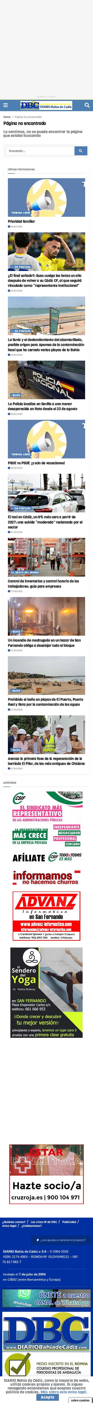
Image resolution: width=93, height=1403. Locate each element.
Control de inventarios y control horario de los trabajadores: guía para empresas (43, 583)
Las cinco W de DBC (44, 1222)
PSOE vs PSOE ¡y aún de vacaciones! (36, 463)
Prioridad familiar (21, 221)
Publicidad (69, 1222)
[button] (61, 1240)
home (7, 117)
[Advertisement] (46, 46)
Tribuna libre (20, 213)
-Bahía (15, 395)
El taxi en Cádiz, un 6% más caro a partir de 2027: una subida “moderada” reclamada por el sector (45, 522)
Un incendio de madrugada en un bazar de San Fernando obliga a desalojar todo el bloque (44, 643)
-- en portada (21, 267)
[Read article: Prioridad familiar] (46, 197)
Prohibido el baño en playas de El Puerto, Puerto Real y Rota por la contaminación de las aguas (45, 702)
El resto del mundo (25, 572)
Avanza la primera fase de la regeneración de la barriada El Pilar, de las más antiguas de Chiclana (46, 761)
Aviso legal (9, 1226)
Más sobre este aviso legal (63, 1392)
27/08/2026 (16, 532)
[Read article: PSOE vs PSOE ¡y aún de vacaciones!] (46, 439)
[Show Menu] (5, 105)
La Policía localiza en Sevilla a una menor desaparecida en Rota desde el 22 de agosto (42, 406)
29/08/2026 (16, 226)
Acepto (47, 1397)
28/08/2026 (16, 290)
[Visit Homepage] (46, 105)
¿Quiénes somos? (14, 1222)
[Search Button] (87, 105)
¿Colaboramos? (31, 1226)
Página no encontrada (28, 117)
